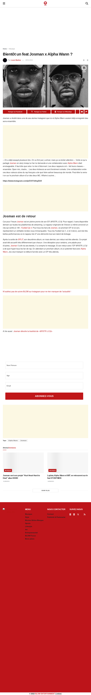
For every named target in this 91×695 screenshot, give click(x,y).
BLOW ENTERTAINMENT (45, 694)
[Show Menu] (4, 3)
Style (27, 517)
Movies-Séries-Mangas (34, 520)
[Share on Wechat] (77, 112)
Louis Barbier (16, 60)
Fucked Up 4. (26, 227)
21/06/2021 (6, 481)
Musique (12, 49)
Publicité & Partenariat (56, 517)
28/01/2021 (29, 60)
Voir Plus (45, 490)
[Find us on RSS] (84, 514)
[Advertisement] (45, 27)
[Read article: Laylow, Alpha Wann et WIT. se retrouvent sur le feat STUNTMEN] (67, 462)
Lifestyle (28, 526)
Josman (13, 163)
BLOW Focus (30, 536)
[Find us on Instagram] (74, 514)
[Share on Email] (82, 112)
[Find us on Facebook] (70, 514)
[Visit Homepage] (45, 3)
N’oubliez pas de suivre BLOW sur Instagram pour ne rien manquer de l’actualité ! (37, 291)
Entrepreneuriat (31, 533)
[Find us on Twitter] (78, 514)
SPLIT (20, 239)
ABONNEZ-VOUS (44, 396)
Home (5, 49)
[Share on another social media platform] (86, 112)
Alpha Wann (73, 163)
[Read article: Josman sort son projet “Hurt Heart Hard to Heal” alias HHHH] (23, 462)
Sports (27, 523)
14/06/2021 (50, 481)
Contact (50, 514)
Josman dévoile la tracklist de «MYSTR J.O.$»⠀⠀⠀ (35, 331)
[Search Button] (87, 3)
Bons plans (29, 539)
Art (26, 529)
